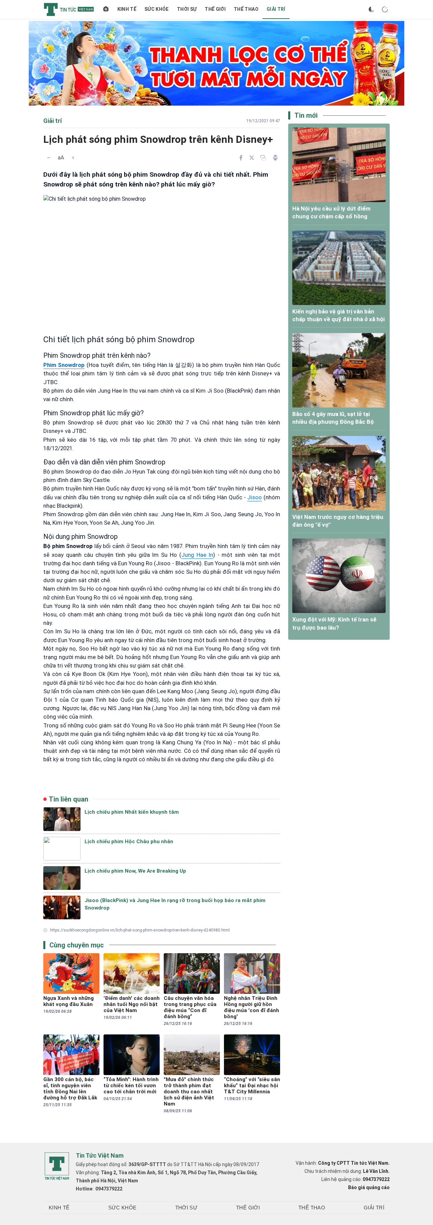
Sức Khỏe (156, 9)
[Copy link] (263, 157)
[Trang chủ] (105, 9)
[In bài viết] (275, 157)
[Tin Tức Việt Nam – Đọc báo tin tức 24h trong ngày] (68, 9)
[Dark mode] (371, 9)
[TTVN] (56, 1166)
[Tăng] (73, 157)
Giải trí (276, 9)
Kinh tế (126, 9)
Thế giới (215, 9)
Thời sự (187, 9)
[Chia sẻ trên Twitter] (252, 158)
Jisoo (254, 497)
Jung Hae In (197, 554)
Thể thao (246, 9)
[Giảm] (48, 157)
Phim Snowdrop (64, 365)
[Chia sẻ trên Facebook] (241, 158)
